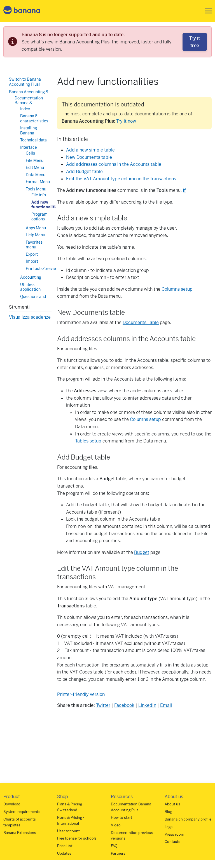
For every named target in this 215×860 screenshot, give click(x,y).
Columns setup (177, 289)
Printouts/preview (42, 268)
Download (11, 804)
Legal (169, 826)
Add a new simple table (90, 150)
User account (68, 831)
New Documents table (89, 157)
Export (32, 254)
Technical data (33, 140)
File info (38, 194)
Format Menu (38, 181)
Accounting (30, 277)
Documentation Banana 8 (29, 100)
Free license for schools (77, 838)
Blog (168, 811)
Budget (141, 552)
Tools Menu (36, 189)
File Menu (34, 160)
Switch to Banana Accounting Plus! (25, 82)
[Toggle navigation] (207, 10)
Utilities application (30, 287)
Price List (65, 845)
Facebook (124, 705)
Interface (28, 147)
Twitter (103, 705)
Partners (118, 853)
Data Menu (35, 174)
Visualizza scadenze (30, 317)
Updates (64, 853)
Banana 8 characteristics (34, 118)
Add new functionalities (45, 205)
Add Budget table (84, 171)
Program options (39, 217)
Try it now (126, 121)
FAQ (114, 845)
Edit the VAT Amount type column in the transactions (121, 179)
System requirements (21, 811)
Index (25, 108)
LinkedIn (147, 705)
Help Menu (35, 234)
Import (32, 261)
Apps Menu (36, 227)
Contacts (172, 841)
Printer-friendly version (81, 694)
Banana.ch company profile (188, 819)
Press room (174, 834)
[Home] (21, 11)
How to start (121, 817)
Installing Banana (28, 130)
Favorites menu (34, 245)
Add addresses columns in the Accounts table (113, 164)
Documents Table (141, 322)
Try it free (194, 41)
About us (172, 804)
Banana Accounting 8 (28, 91)
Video (116, 825)
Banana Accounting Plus (84, 42)
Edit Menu (35, 167)
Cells (30, 153)
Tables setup (88, 441)
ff (184, 190)
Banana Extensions (19, 832)
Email (166, 705)
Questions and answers (33, 299)
